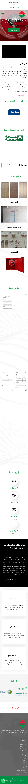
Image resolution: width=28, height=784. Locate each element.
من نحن (25, 760)
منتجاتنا (25, 764)
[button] (1, 692)
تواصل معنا (14, 30)
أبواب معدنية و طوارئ (14, 227)
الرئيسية (25, 758)
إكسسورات (14, 252)
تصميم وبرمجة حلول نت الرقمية (14, 778)
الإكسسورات (24, 750)
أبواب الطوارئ (23, 746)
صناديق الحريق (14, 276)
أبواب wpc (14, 202)
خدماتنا (25, 762)
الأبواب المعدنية (23, 744)
